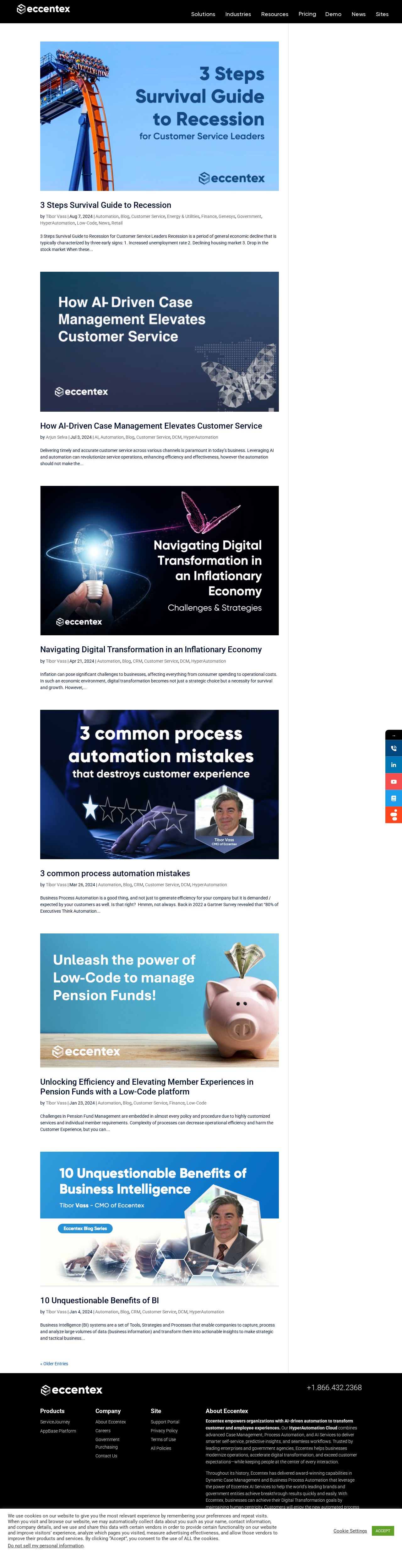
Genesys (227, 216)
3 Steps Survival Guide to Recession (105, 205)
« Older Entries (54, 1363)
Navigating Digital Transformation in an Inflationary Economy (151, 649)
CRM (137, 661)
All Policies (161, 1448)
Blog (125, 216)
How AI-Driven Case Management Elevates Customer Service (152, 426)
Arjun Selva (57, 437)
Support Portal (165, 1421)
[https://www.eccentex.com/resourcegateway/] (393, 798)
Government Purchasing (107, 1443)
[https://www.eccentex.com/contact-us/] (393, 748)
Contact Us (106, 1455)
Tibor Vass (56, 216)
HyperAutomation (57, 222)
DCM (177, 437)
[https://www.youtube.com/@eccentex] (393, 781)
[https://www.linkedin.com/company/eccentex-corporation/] (393, 765)
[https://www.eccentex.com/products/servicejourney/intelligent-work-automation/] (393, 815)
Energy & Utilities (183, 216)
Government (249, 216)
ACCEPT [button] (383, 1530)
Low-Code (87, 222)
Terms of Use (163, 1439)
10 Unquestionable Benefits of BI (99, 1300)
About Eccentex (110, 1421)
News (104, 222)
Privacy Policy (164, 1430)
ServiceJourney (55, 1422)
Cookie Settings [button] (350, 1531)
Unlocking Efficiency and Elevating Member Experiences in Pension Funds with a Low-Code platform (146, 1086)
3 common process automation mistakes (115, 873)
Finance (209, 216)
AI (97, 437)
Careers (103, 1430)
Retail (116, 222)
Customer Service (148, 216)
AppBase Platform (58, 1430)
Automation (107, 216)
